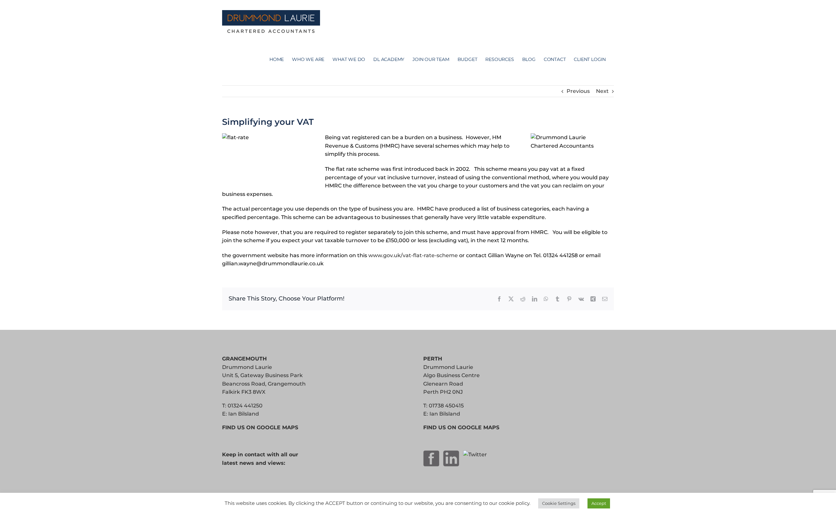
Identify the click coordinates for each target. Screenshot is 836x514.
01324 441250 (245, 406)
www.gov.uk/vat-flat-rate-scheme (413, 255)
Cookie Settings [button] (558, 503)
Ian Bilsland (243, 414)
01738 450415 (446, 406)
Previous (578, 91)
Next (602, 91)
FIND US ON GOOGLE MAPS (260, 427)
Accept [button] (598, 503)
